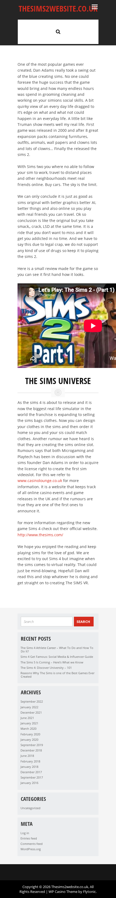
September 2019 (32, 745)
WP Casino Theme (63, 891)
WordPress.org (31, 849)
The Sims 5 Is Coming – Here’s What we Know (52, 662)
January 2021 (29, 723)
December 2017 (31, 772)
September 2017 (32, 777)
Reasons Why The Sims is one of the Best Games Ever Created (57, 674)
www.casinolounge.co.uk (40, 480)
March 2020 (28, 729)
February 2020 (30, 734)
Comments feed (32, 844)
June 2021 (27, 718)
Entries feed (29, 838)
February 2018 (30, 761)
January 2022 (29, 707)
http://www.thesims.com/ (40, 534)
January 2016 (29, 783)
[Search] (58, 31)
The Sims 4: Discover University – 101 (46, 668)
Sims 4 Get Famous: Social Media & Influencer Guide (57, 657)
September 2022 (32, 701)
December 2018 (31, 750)
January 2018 (29, 767)
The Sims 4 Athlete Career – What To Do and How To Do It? (57, 649)
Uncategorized (30, 808)
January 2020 (29, 740)
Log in (25, 833)
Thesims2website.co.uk (58, 8)
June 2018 (27, 756)
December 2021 (31, 712)
